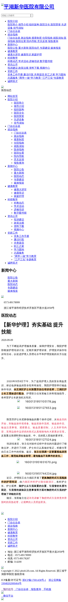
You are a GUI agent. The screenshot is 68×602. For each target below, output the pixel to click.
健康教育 (13, 51)
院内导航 (19, 156)
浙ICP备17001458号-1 (34, 580)
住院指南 (19, 142)
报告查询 (19, 162)
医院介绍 (13, 21)
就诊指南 (13, 34)
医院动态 (19, 176)
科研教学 (13, 58)
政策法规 (19, 222)
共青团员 (19, 242)
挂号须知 (19, 122)
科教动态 (19, 202)
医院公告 (19, 169)
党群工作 (13, 71)
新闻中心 (13, 44)
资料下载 (19, 226)
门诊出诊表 (14, 31)
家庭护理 (19, 196)
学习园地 (19, 249)
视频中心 (19, 229)
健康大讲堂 (20, 189)
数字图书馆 (20, 212)
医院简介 (19, 102)
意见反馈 (19, 159)
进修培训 (19, 209)
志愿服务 (19, 252)
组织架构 (19, 109)
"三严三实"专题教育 (25, 259)
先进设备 (19, 119)
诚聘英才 (13, 81)
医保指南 (19, 149)
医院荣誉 (19, 116)
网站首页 (13, 96)
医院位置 (19, 152)
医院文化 (19, 112)
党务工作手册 (21, 236)
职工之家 (19, 246)
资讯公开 (13, 64)
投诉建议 (19, 219)
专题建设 (19, 179)
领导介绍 (19, 106)
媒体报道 (19, 182)
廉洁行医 (19, 239)
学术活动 (19, 206)
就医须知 (19, 146)
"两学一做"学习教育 (25, 256)
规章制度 (19, 139)
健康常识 (19, 192)
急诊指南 (19, 136)
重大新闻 (19, 172)
